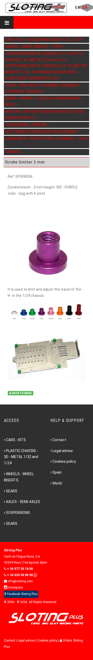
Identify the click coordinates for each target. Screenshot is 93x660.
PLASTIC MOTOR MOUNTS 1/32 (32, 78)
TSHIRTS (13, 152)
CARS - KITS (15, 39)
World (57, 483)
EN (85, 7)
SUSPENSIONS (17, 125)
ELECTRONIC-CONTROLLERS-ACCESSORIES (42, 131)
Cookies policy (64, 461)
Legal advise (62, 451)
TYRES (57, 46)
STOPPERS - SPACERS (24, 91)
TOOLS (83, 138)
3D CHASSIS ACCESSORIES (54, 72)
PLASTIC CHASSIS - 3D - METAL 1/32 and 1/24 (21, 457)
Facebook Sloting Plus (22, 594)
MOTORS (13, 111)
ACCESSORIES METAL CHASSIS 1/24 (35, 66)
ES (77, 7)
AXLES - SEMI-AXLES (22, 85)
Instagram (15, 587)
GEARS (11, 98)
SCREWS (39, 125)
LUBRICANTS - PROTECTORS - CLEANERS (40, 138)
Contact (59, 440)
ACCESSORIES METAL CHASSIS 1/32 (35, 53)
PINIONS (26, 98)
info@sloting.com (20, 581)
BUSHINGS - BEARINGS (61, 85)
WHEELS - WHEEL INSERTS (27, 46)
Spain (57, 472)
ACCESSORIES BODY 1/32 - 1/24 (55, 39)
